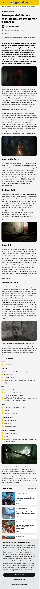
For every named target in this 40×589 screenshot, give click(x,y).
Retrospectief (10, 11)
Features (3, 11)
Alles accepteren (19, 575)
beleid (28, 570)
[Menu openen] (3, 2)
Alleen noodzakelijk (19, 579)
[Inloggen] (35, 2)
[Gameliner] (19, 2)
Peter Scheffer (14, 26)
